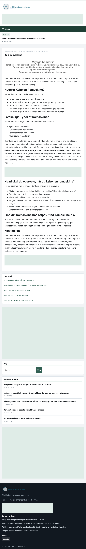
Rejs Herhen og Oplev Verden (16, 295)
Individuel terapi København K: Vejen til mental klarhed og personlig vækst (36, 393)
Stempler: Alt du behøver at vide (17, 290)
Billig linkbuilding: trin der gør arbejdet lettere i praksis (23, 38)
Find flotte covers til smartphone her (19, 300)
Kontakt (6, 539)
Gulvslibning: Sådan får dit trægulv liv (19, 280)
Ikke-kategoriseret (29, 51)
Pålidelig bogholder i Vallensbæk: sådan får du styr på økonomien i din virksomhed (40, 401)
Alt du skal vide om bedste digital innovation (23, 418)
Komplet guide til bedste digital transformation (24, 410)
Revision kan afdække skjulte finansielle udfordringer (25, 285)
